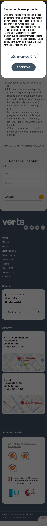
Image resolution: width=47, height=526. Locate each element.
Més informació (21, 56)
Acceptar (23, 67)
